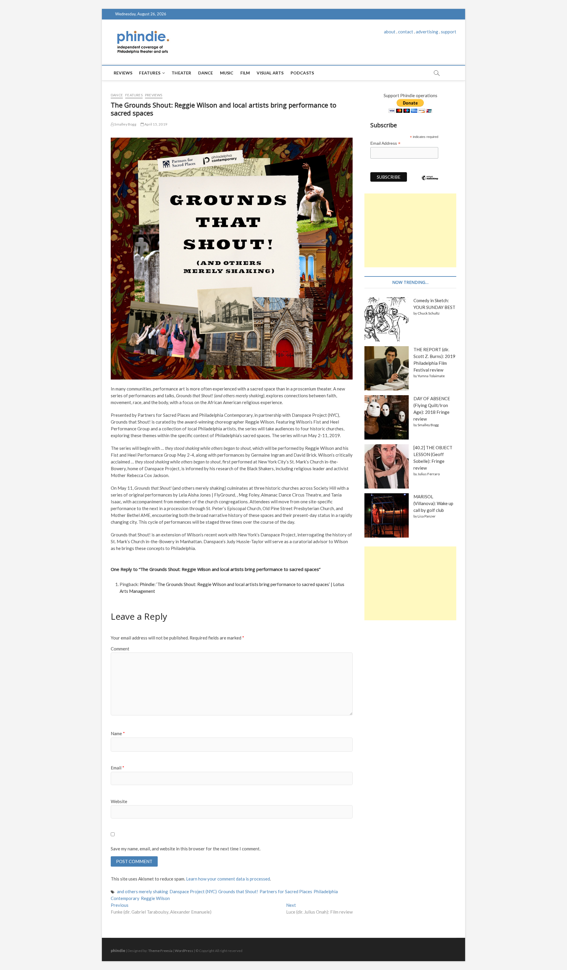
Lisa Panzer (427, 516)
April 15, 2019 (155, 124)
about (389, 31)
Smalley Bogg (125, 124)
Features (149, 72)
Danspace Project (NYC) (193, 891)
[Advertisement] (410, 230)
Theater (181, 72)
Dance (205, 72)
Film (245, 72)
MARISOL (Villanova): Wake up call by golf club (433, 503)
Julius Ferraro (429, 474)
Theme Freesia (160, 950)
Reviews (123, 72)
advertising (427, 31)
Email (117, 767)
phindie (118, 950)
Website (119, 801)
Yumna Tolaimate (431, 376)
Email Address (385, 143)
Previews (153, 95)
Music (227, 72)
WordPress (184, 950)
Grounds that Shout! (238, 891)
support (448, 31)
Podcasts (302, 72)
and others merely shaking (142, 891)
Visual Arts (270, 72)
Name (118, 733)
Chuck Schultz (429, 313)
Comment (120, 648)
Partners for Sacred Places (286, 891)
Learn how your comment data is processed (228, 878)
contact (405, 31)
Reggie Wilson (155, 898)
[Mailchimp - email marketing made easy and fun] (430, 182)
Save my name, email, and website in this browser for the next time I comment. (185, 848)
